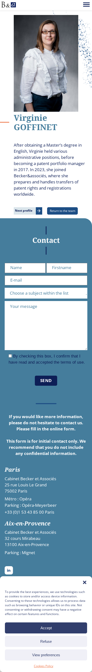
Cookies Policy (43, 666)
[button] (84, 582)
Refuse (46, 641)
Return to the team (62, 211)
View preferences (46, 655)
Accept (46, 628)
